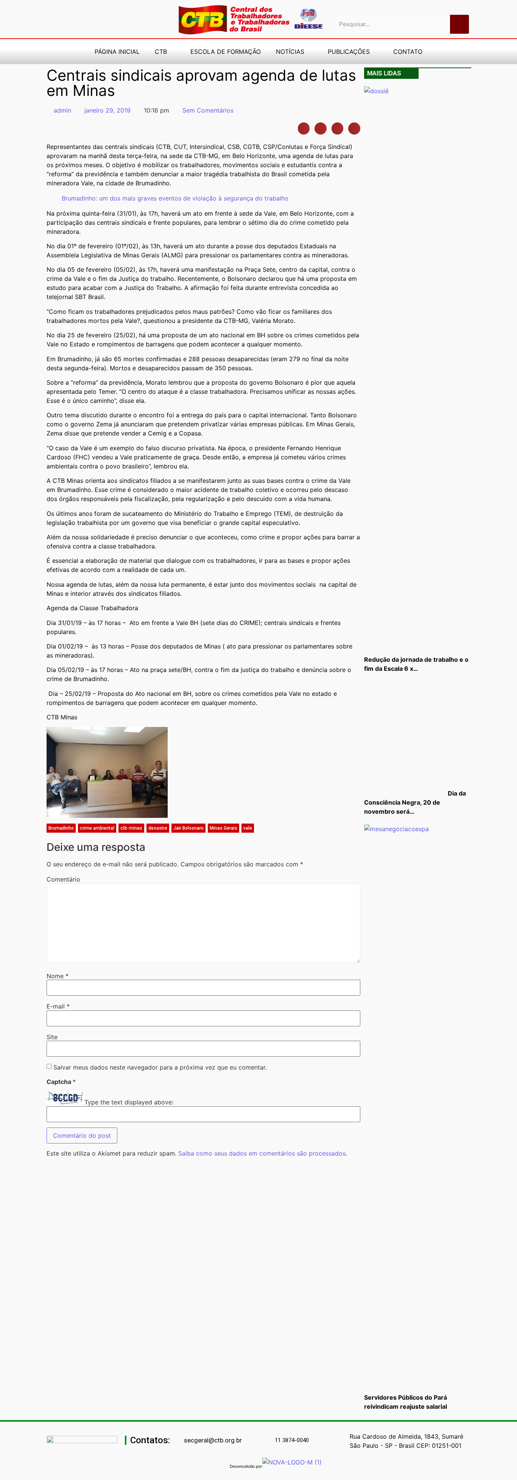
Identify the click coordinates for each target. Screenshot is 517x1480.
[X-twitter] (141, 20)
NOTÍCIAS (290, 51)
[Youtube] (88, 20)
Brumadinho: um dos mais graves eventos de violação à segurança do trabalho (175, 198)
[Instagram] (101, 20)
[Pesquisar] (459, 24)
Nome (58, 976)
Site (52, 1037)
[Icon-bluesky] (128, 20)
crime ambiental (97, 828)
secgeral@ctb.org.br (213, 1440)
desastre (157, 828)
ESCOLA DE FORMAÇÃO (225, 51)
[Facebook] (75, 20)
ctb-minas (131, 828)
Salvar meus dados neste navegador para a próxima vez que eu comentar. (160, 1067)
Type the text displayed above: (128, 1102)
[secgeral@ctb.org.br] (179, 1440)
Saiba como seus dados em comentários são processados (262, 1153)
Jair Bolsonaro (188, 828)
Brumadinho (61, 828)
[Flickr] (115, 20)
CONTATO (407, 51)
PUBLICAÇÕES (349, 51)
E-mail (58, 1006)
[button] (304, 128)
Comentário (63, 879)
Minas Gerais (223, 828)
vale (247, 828)
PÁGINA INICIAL (117, 51)
